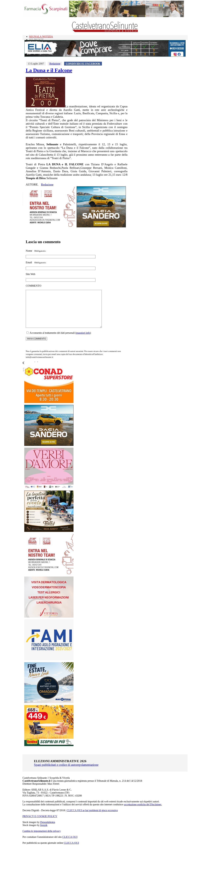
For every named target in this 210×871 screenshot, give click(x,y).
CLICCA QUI (69, 837)
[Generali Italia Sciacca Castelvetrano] (50, 226)
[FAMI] (49, 659)
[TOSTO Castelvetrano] (49, 531)
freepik (43, 825)
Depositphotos (47, 822)
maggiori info (83, 332)
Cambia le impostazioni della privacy (41, 831)
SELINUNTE (36, 39)
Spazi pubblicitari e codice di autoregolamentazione (66, 764)
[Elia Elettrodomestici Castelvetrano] (105, 55)
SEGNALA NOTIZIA (41, 36)
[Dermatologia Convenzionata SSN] (49, 616)
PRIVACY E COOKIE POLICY (39, 816)
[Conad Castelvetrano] (49, 402)
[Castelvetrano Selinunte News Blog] (105, 31)
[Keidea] (49, 745)
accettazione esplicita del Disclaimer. (143, 804)
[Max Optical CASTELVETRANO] (49, 702)
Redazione (54, 63)
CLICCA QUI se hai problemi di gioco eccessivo (92, 810)
